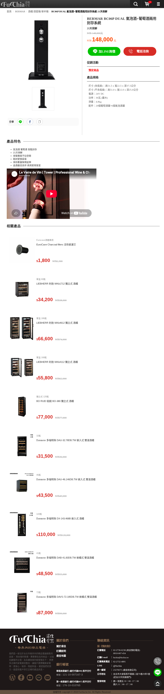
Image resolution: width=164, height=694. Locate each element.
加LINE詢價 (107, 51)
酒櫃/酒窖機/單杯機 (38, 11)
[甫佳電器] (15, 2)
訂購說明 (61, 651)
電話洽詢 (143, 51)
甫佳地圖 (61, 656)
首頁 (9, 11)
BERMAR (20, 11)
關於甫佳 (61, 646)
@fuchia (117, 666)
